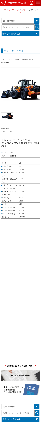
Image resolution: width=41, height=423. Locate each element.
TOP (4, 10)
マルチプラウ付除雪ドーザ (24, 59)
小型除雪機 (5, 62)
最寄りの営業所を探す (12, 34)
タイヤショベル (6, 59)
